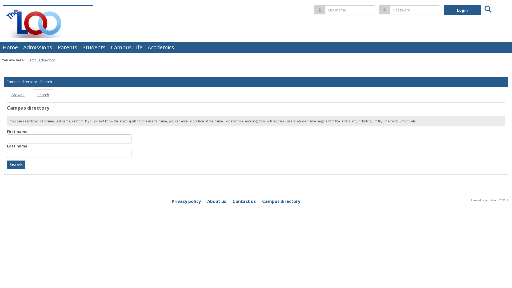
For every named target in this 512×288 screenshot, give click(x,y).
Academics (161, 47)
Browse (18, 94)
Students (94, 47)
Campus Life (126, 47)
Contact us (244, 201)
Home (10, 47)
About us (216, 201)
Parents (67, 47)
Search (43, 94)
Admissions (37, 47)
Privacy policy (186, 201)
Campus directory (41, 60)
